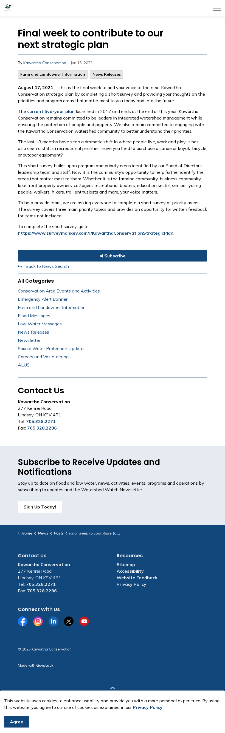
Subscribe (114, 255)
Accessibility (130, 571)
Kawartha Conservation (44, 62)
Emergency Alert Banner (43, 299)
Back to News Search (47, 266)
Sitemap (126, 564)
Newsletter (29, 340)
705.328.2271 (41, 421)
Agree (16, 722)
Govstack (44, 665)
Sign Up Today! (40, 507)
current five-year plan (51, 111)
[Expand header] (217, 8)
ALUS (24, 365)
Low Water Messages (40, 323)
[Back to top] (112, 688)
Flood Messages (34, 315)
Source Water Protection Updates (52, 348)
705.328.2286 (42, 428)
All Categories (36, 280)
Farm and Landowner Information (52, 74)
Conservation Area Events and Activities (59, 291)
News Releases (106, 74)
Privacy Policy (131, 584)
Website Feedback (137, 577)
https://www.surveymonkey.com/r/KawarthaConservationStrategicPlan (95, 233)
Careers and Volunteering (43, 356)
